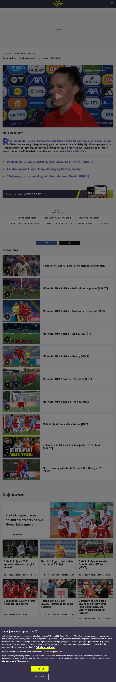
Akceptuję (40, 668)
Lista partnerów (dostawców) (15, 661)
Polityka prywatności (45, 647)
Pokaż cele (39, 676)
